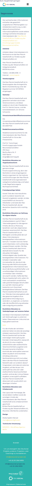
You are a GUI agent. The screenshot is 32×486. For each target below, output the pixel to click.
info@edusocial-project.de (16, 457)
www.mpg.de (14, 75)
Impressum (10, 484)
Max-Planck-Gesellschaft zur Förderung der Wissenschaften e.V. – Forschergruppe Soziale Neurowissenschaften (14, 40)
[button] (27, 4)
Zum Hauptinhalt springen (10, 1)
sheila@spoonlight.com (11, 420)
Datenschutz (21, 484)
